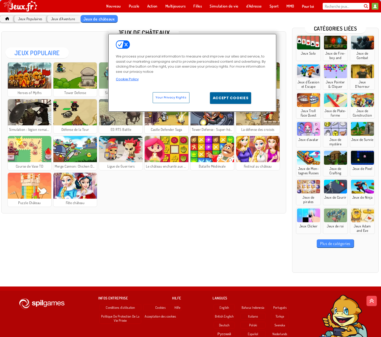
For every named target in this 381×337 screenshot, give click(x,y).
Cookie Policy (127, 79)
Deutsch (224, 325)
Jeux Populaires (30, 19)
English (224, 307)
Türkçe (280, 316)
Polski (253, 325)
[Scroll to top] (371, 301)
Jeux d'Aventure (63, 19)
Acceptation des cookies (160, 316)
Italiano (253, 316)
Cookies (160, 307)
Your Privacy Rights (171, 97)
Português (280, 307)
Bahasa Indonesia (253, 307)
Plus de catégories (335, 243)
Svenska (279, 325)
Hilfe (177, 307)
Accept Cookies (231, 98)
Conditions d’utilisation (120, 307)
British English (224, 316)
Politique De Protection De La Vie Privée (120, 318)
